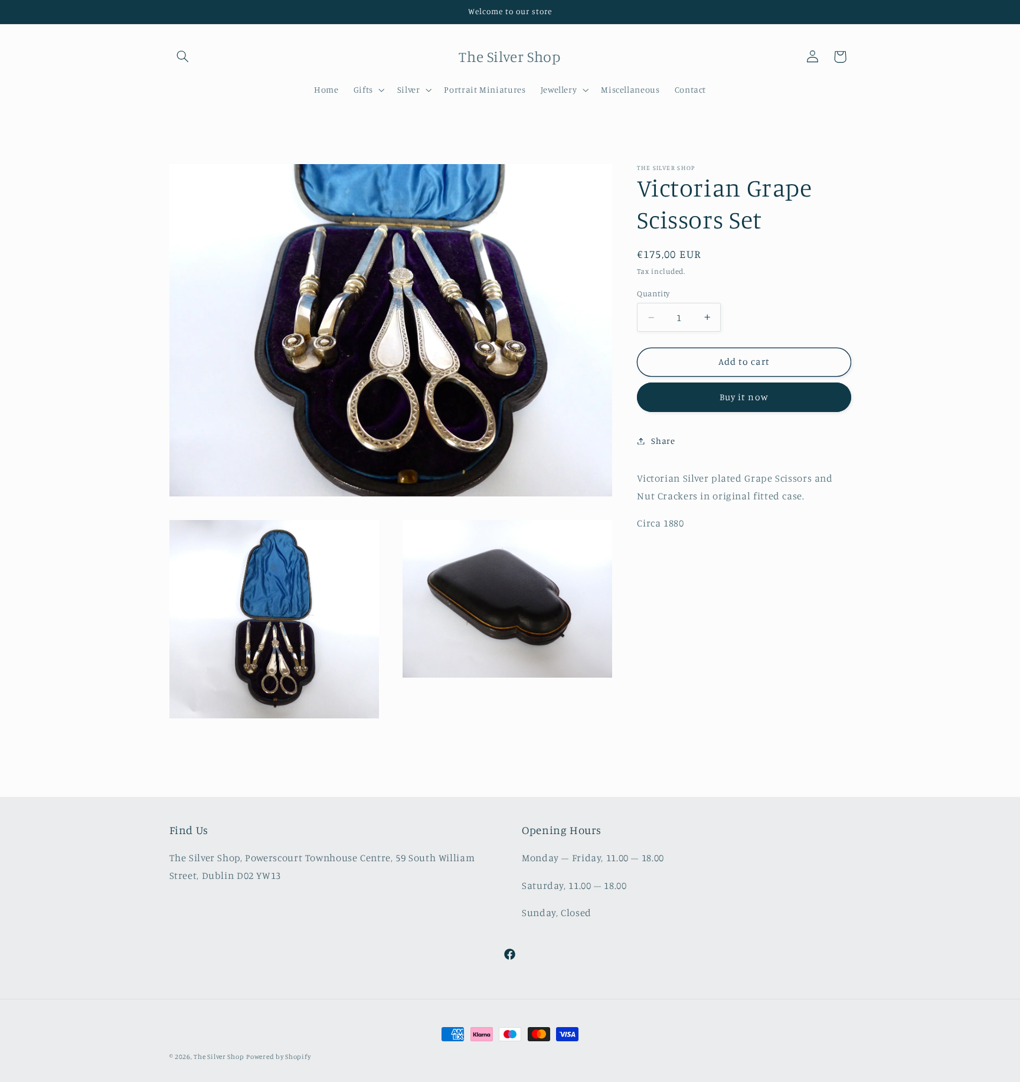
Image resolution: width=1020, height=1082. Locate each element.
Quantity (653, 293)
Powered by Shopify (278, 1056)
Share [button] (663, 441)
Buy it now (744, 397)
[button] (183, 56)
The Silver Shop (219, 1056)
